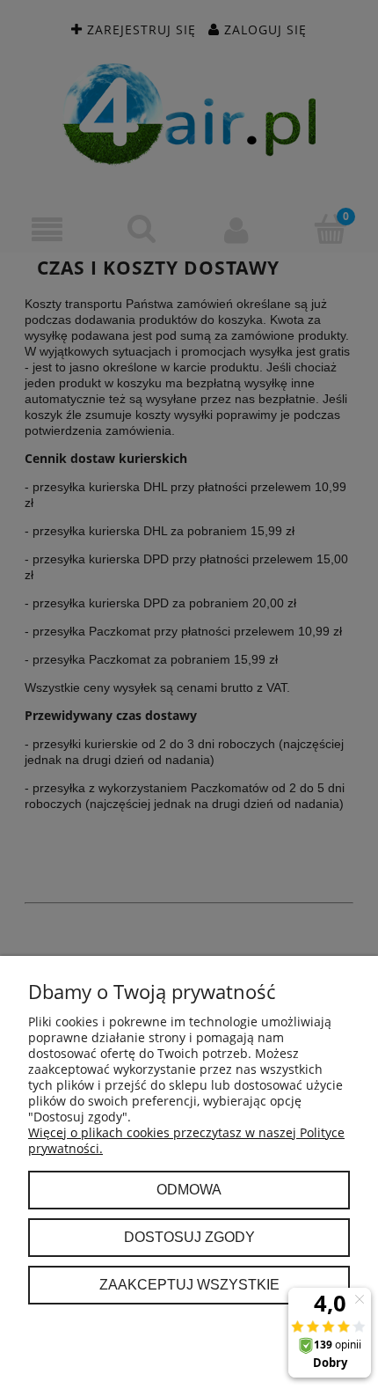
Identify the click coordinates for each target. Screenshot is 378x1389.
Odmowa (189, 1189)
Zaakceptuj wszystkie (189, 1284)
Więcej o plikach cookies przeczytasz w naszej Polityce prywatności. (186, 1140)
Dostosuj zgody (189, 1237)
